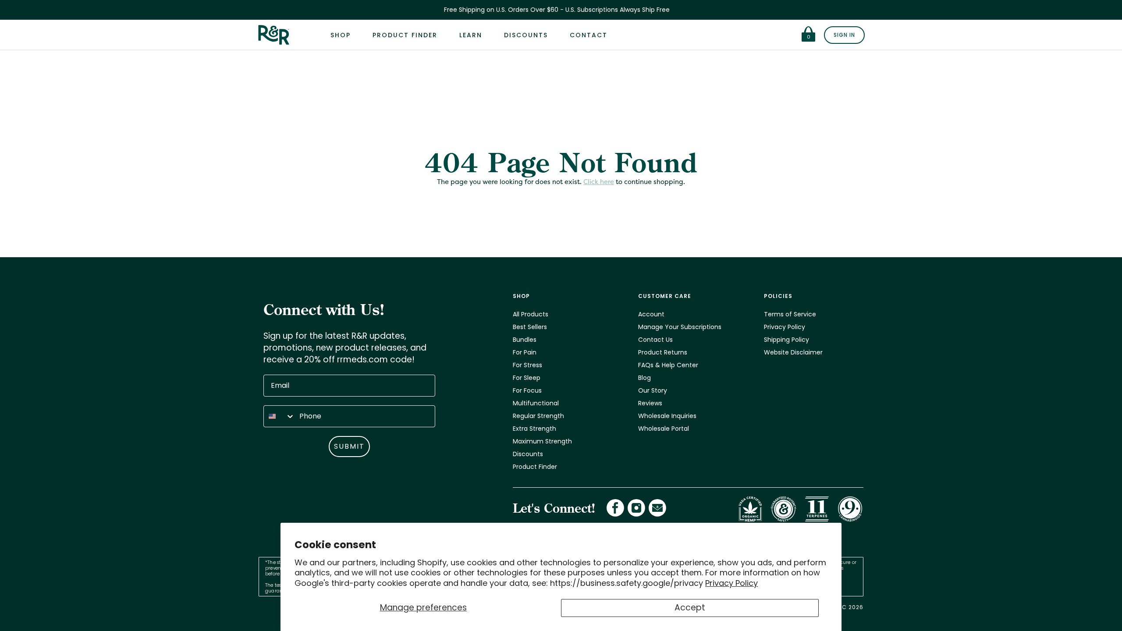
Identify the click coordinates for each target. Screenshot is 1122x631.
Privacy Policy (731, 583)
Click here (598, 181)
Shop (340, 35)
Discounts (526, 35)
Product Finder (405, 35)
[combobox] (279, 416)
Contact (588, 35)
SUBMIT (349, 446)
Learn (470, 35)
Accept (690, 607)
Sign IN (844, 35)
